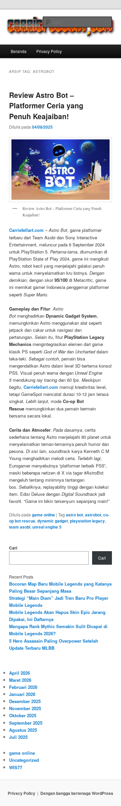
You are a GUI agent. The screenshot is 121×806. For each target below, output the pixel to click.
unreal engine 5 (47, 527)
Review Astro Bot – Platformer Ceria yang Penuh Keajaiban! (46, 105)
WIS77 (15, 767)
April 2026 (19, 673)
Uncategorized (24, 760)
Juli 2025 (18, 737)
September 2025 (25, 723)
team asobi (19, 527)
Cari (13, 548)
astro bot (74, 515)
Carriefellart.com (26, 230)
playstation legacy (87, 521)
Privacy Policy (49, 51)
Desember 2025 (25, 701)
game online (43, 515)
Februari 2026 (23, 687)
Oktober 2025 (22, 715)
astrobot (93, 515)
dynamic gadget (52, 521)
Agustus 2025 (23, 730)
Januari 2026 (22, 694)
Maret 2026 (20, 680)
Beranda (19, 51)
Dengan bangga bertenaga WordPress (76, 793)
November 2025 (25, 708)
